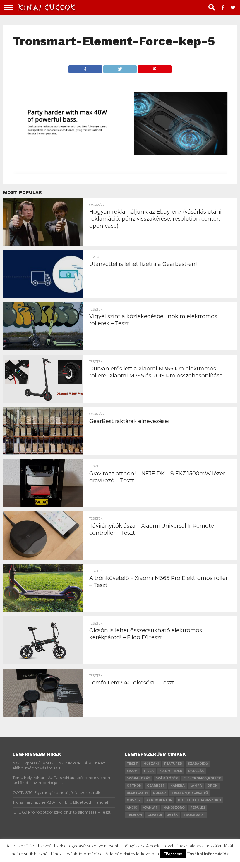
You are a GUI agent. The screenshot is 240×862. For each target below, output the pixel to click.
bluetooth (137, 793)
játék (172, 815)
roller (159, 793)
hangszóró (174, 807)
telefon (134, 815)
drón (212, 786)
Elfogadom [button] (173, 853)
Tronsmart (194, 815)
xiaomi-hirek (171, 771)
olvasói (155, 815)
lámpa (196, 786)
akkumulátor (159, 800)
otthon (134, 786)
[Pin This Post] (154, 67)
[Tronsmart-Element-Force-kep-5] (120, 172)
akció (132, 807)
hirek (149, 771)
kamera (177, 786)
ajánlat (150, 807)
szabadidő (198, 764)
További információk (208, 853)
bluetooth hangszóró (199, 800)
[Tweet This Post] (120, 67)
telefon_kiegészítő (190, 793)
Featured (173, 764)
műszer (134, 800)
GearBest (156, 786)
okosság (196, 771)
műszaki (151, 764)
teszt (132, 764)
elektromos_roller (202, 778)
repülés (197, 807)
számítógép (167, 778)
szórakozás (138, 778)
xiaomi (132, 771)
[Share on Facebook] (85, 67)
